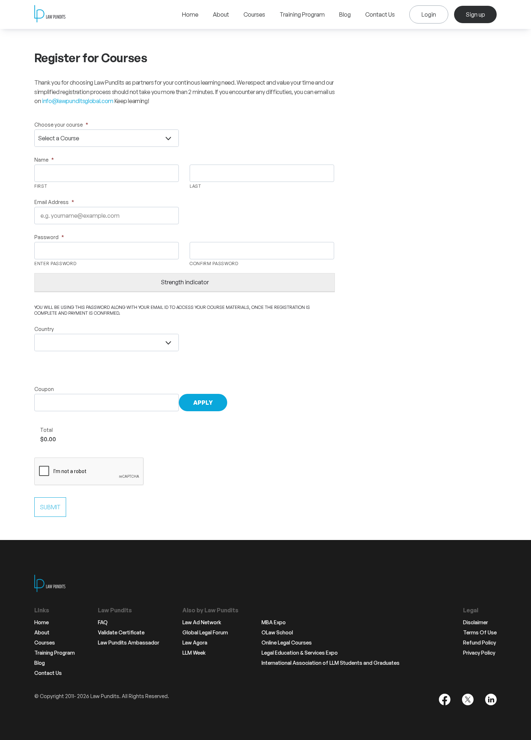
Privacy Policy (479, 652)
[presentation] (89, 472)
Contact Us (380, 14)
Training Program (302, 14)
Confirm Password (214, 263)
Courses (254, 14)
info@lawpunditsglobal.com (77, 101)
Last (195, 186)
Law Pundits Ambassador (128, 642)
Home (190, 14)
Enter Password (55, 263)
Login (429, 14)
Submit (50, 507)
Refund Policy (479, 642)
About (221, 14)
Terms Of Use (480, 632)
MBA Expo (274, 622)
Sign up (475, 14)
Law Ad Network (201, 622)
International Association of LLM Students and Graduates (331, 662)
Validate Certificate (121, 632)
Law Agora (194, 642)
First (40, 186)
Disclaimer (475, 622)
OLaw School (277, 632)
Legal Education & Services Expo (300, 652)
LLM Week (194, 652)
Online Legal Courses (287, 642)
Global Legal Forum (205, 632)
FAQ (103, 622)
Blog (345, 14)
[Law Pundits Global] (49, 14)
